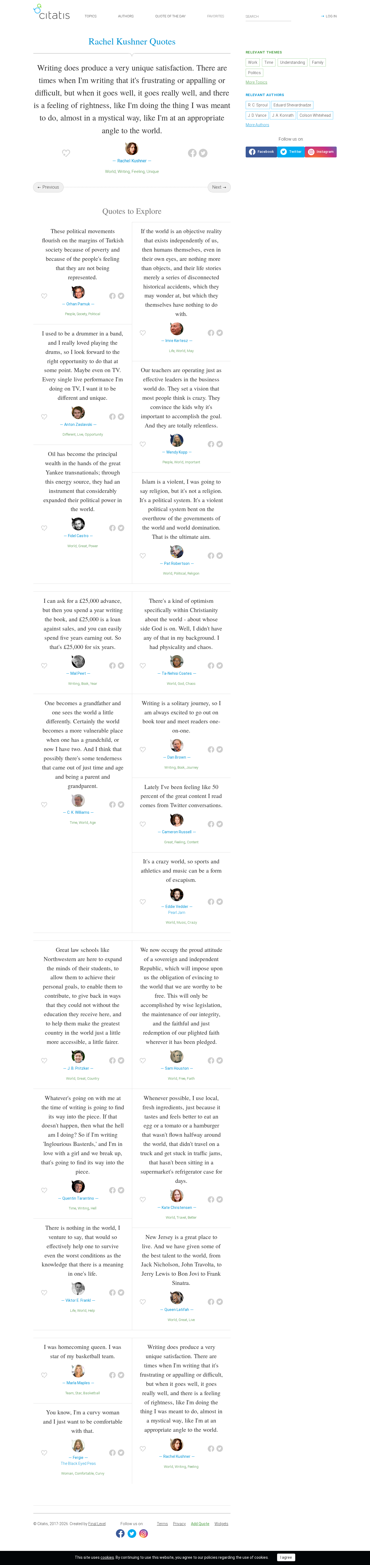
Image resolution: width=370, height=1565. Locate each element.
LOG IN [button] (331, 16)
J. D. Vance (257, 115)
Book (85, 684)
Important (192, 462)
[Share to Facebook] (192, 153)
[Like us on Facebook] (261, 152)
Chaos (191, 684)
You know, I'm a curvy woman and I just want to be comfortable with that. (82, 1421)
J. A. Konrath (283, 115)
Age (93, 822)
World (110, 171)
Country (93, 1078)
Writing (124, 171)
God (181, 684)
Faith (191, 1078)
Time (73, 822)
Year (93, 684)
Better (192, 1217)
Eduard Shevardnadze (292, 105)
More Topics (256, 82)
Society (82, 314)
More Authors (257, 125)
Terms (162, 1524)
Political (94, 314)
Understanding (292, 62)
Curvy (99, 1473)
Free (182, 1078)
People (70, 314)
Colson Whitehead (315, 115)
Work (252, 62)
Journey (192, 767)
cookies (107, 1557)
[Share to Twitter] (203, 153)
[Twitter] (132, 1533)
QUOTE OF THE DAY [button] (170, 16)
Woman (67, 1473)
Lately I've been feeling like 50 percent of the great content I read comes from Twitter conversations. (181, 796)
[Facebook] (120, 1533)
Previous (51, 187)
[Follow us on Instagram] (321, 152)
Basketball (91, 1393)
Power (93, 546)
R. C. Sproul (258, 105)
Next (216, 187)
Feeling (138, 171)
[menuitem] (162, 1524)
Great (82, 546)
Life (171, 351)
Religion (193, 573)
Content (193, 842)
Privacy (179, 1524)
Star (78, 1393)
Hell (93, 1208)
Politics (254, 73)
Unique (153, 171)
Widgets (221, 1524)
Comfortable (84, 1473)
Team (69, 1393)
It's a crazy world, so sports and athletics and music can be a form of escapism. (181, 870)
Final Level (97, 1524)
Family (317, 62)
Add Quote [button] (200, 1524)
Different (69, 434)
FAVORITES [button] (215, 16)
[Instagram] (143, 1533)
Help (91, 1311)
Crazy (192, 922)
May (190, 351)
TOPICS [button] (90, 16)
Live (80, 434)
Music (181, 922)
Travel (181, 1217)
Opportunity (94, 434)
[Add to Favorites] (66, 153)
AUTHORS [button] (126, 16)
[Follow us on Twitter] (291, 152)
